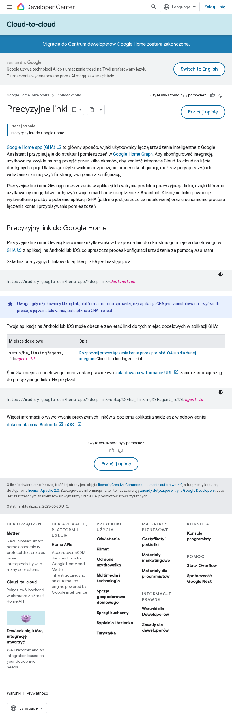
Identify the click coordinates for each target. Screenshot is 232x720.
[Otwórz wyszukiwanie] (154, 6)
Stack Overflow (202, 565)
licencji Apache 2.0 (43, 490)
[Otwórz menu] (9, 7)
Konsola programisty (199, 536)
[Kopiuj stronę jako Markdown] (92, 110)
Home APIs (62, 544)
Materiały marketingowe (156, 557)
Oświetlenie (108, 538)
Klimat (103, 549)
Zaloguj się (214, 7)
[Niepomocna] (221, 95)
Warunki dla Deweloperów (155, 611)
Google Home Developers (28, 95)
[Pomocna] (212, 95)
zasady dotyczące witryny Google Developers (177, 490)
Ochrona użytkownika (109, 562)
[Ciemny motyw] (220, 274)
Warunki (14, 693)
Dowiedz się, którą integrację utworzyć (25, 636)
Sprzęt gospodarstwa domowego (111, 596)
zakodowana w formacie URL (144, 372)
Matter (13, 533)
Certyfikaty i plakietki (154, 541)
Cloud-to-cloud (31, 24)
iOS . (71, 424)
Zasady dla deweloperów (155, 627)
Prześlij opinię (203, 112)
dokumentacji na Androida (32, 424)
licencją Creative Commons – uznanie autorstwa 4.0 (140, 485)
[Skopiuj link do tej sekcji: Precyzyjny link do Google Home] (112, 228)
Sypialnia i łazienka (115, 622)
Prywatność (37, 693)
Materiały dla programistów (155, 573)
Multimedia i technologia (108, 578)
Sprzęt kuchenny (113, 612)
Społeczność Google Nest (199, 578)
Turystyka (106, 632)
